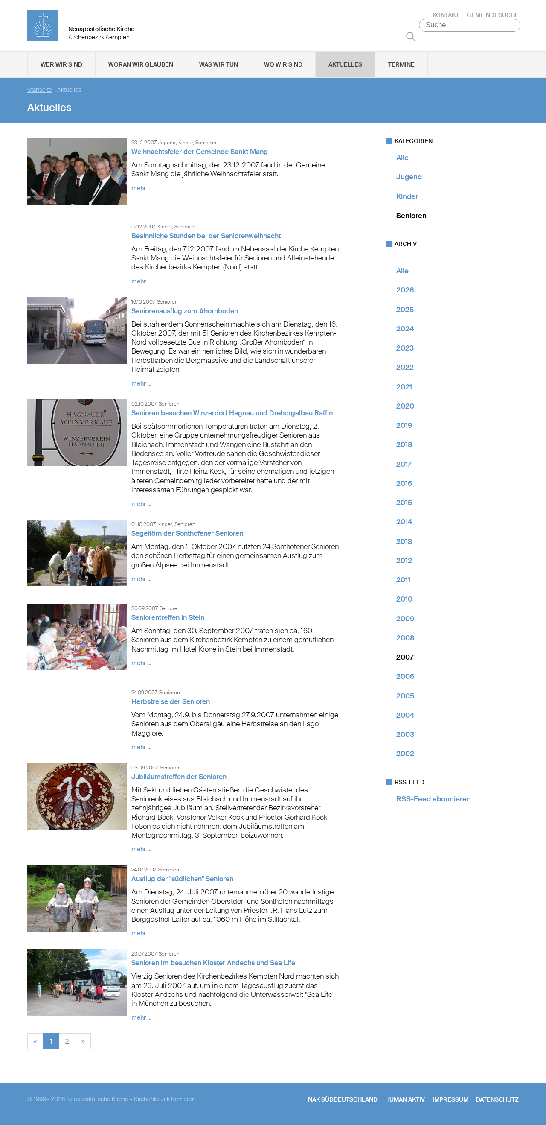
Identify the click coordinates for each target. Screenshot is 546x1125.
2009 (405, 618)
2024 (405, 328)
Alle (402, 157)
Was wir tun (218, 64)
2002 (405, 753)
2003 (405, 734)
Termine (401, 64)
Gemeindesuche (493, 15)
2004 (405, 715)
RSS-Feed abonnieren (433, 799)
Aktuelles (345, 64)
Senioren (411, 215)
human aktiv (405, 1099)
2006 (405, 676)
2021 (404, 387)
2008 (405, 638)
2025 (405, 309)
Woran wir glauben (140, 64)
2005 (405, 696)
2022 (405, 367)
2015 (404, 502)
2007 (404, 657)
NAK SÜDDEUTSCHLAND (343, 1099)
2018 (404, 444)
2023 (405, 348)
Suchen (410, 36)
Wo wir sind (283, 64)
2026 (405, 290)
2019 (404, 425)
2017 (403, 464)
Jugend (409, 176)
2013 (404, 541)
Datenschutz (497, 1099)
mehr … (141, 188)
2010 (404, 599)
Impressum (450, 1099)
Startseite (39, 90)
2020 (405, 406)
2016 (404, 483)
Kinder (407, 196)
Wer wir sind (61, 64)
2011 (403, 579)
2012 (404, 560)
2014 (404, 521)
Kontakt (446, 15)
